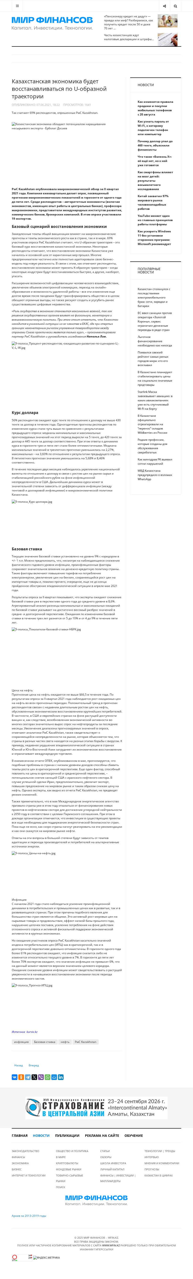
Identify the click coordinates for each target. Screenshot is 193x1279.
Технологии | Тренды (160, 1151)
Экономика (20, 1163)
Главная (20, 1135)
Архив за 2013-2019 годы (29, 1216)
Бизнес (17, 1169)
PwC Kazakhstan (85, 1042)
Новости (41, 1135)
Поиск (60, 1187)
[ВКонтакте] (14, 1077)
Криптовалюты (67, 1163)
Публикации (67, 1135)
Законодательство (25, 1151)
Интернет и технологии (28, 1175)
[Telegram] (28, 1077)
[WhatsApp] (47, 1077)
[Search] (175, 5)
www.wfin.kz (111, 1245)
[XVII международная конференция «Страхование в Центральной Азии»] (96, 1108)
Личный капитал (112, 1169)
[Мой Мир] (54, 1077)
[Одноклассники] (21, 1077)
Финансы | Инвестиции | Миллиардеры (118, 1178)
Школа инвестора (113, 1163)
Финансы (18, 1157)
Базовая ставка (44, 1042)
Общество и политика (72, 1151)
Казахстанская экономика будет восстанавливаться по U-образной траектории (59, 88)
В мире (61, 1157)
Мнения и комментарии (162, 1163)
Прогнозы (152, 1169)
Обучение (134, 1135)
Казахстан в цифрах (159, 1175)
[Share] (164, 5)
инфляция (21, 1042)
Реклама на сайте (102, 1135)
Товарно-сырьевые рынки (69, 1178)
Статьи (105, 1151)
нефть (65, 1042)
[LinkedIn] (61, 1077)
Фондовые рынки (68, 1169)
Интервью (152, 1157)
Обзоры (105, 1157)
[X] (34, 1077)
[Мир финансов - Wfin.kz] (52, 23)
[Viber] (41, 1077)
